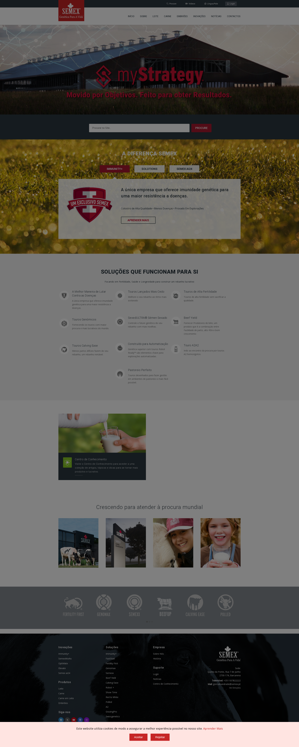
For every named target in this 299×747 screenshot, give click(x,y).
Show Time (111, 692)
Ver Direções (235, 687)
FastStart (110, 658)
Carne (167, 16)
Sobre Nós (158, 653)
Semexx (110, 673)
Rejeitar (160, 737)
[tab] (149, 173)
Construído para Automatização (148, 343)
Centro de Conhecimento (91, 459)
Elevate (62, 668)
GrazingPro (111, 711)
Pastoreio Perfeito (140, 370)
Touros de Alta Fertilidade (200, 291)
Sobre (143, 16)
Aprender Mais (138, 220)
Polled (109, 701)
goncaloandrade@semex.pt (227, 684)
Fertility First (112, 663)
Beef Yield (190, 317)
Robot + (110, 687)
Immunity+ (63, 653)
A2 (107, 706)
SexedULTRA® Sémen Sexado (147, 317)
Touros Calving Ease (85, 345)
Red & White (112, 697)
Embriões (182, 16)
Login (232, 3)
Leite (155, 16)
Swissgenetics (113, 716)
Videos (191, 3)
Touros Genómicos (84, 319)
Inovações (199, 16)
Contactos (233, 16)
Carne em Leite (66, 698)
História (157, 658)
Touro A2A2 (191, 345)
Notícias (216, 16)
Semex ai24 (64, 673)
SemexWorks (65, 658)
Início (131, 16)
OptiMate (63, 663)
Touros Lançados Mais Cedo (146, 291)
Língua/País (212, 3)
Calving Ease (112, 682)
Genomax (111, 668)
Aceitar (138, 737)
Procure (172, 3)
